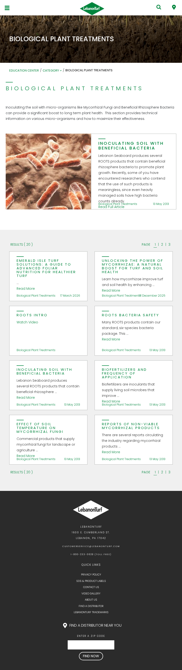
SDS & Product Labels (91, 581)
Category (51, 70)
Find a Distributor (91, 606)
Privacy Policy (91, 574)
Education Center (24, 70)
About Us (91, 600)
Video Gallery (91, 593)
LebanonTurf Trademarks (91, 612)
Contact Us (91, 587)
